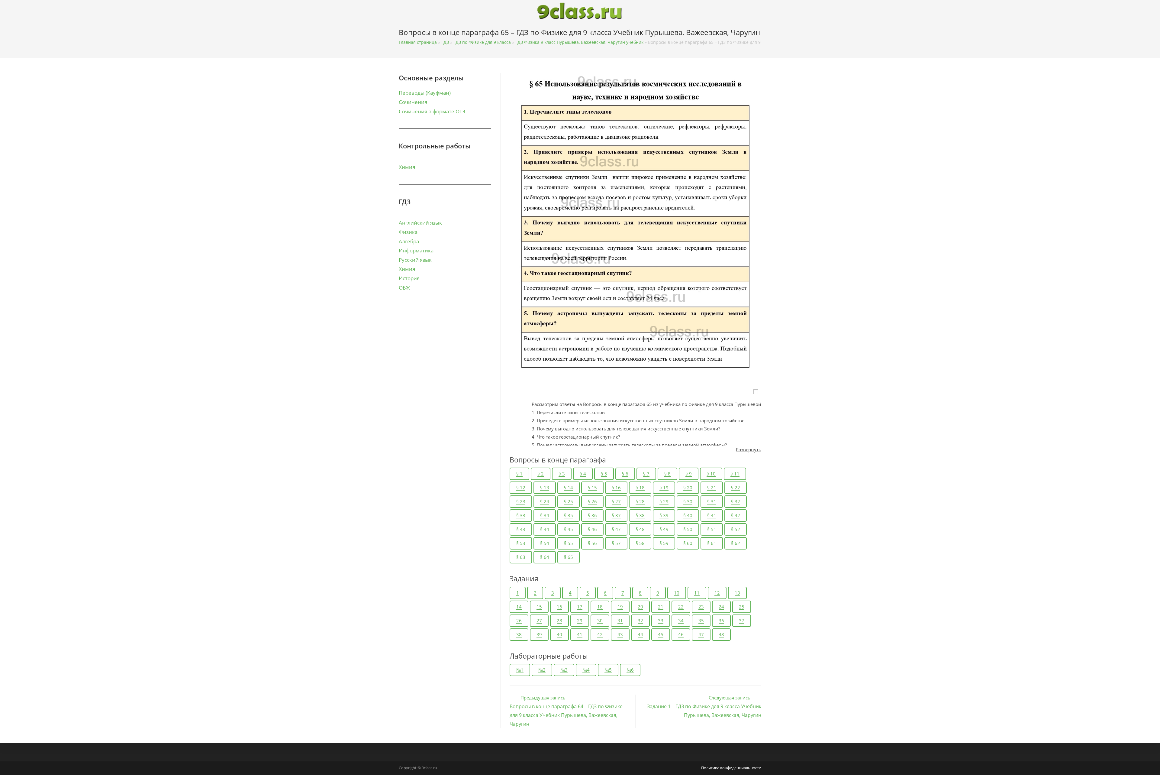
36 (721, 621)
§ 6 (625, 474)
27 (539, 621)
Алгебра (409, 241)
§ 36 (592, 515)
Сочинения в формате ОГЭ (432, 111)
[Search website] (759, 33)
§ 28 (640, 501)
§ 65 (568, 557)
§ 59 (664, 543)
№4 (586, 670)
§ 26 (592, 501)
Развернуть (748, 449)
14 (519, 607)
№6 (630, 670)
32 (640, 621)
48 (721, 634)
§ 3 (562, 474)
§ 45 (568, 529)
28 (559, 621)
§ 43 (520, 529)
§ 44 (544, 529)
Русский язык (415, 259)
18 (600, 607)
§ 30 (687, 501)
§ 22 (735, 488)
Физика (408, 232)
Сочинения (413, 102)
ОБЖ (404, 287)
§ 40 (687, 515)
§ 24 (544, 501)
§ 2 (540, 474)
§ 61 (711, 543)
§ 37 (616, 515)
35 (701, 621)
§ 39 (664, 515)
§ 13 (544, 488)
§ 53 (520, 543)
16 (559, 607)
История (409, 278)
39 (539, 634)
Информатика (416, 250)
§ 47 (616, 529)
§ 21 (711, 488)
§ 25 (568, 501)
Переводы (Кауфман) (425, 92)
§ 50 (687, 529)
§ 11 (735, 474)
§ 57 (616, 543)
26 (519, 621)
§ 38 (640, 515)
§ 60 (687, 543)
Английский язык (420, 222)
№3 (564, 670)
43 (620, 634)
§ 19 (664, 488)
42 (600, 634)
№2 (542, 670)
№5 (608, 670)
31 (620, 621)
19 (620, 607)
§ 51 (711, 529)
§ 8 (667, 474)
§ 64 (544, 557)
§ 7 (646, 474)
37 (741, 621)
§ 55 (568, 543)
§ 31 (711, 501)
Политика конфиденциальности (731, 767)
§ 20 (687, 488)
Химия (407, 167)
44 (640, 634)
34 (681, 621)
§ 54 (544, 543)
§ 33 (520, 515)
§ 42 (735, 515)
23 (701, 607)
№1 (520, 670)
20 (640, 607)
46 (681, 634)
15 (539, 607)
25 (741, 607)
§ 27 (616, 501)
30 (600, 621)
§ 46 (592, 529)
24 (721, 607)
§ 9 (688, 474)
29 (579, 621)
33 (660, 621)
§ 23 (520, 501)
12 (717, 593)
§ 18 (640, 488)
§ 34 (544, 515)
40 (559, 634)
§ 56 (592, 543)
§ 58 (640, 543)
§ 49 (664, 529)
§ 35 (568, 515)
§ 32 (735, 501)
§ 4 (583, 474)
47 (701, 634)
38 (519, 634)
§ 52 (735, 529)
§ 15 (592, 488)
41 (579, 634)
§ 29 (664, 501)
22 (681, 607)
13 (737, 593)
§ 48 (640, 529)
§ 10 (711, 474)
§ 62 (735, 543)
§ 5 (604, 474)
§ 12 (520, 488)
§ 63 (520, 557)
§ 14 (568, 488)
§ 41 (711, 515)
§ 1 (519, 474)
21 (660, 607)
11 (697, 593)
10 (676, 593)
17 (579, 607)
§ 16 (616, 488)
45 (660, 634)
